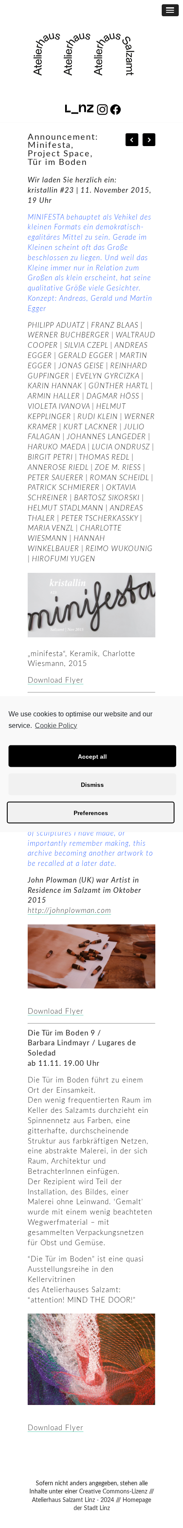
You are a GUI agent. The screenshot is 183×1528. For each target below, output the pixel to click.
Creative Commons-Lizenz (113, 1492)
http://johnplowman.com (69, 910)
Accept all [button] (92, 756)
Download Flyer (55, 680)
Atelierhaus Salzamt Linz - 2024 (73, 1500)
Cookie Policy (56, 725)
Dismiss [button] (92, 784)
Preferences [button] (91, 812)
